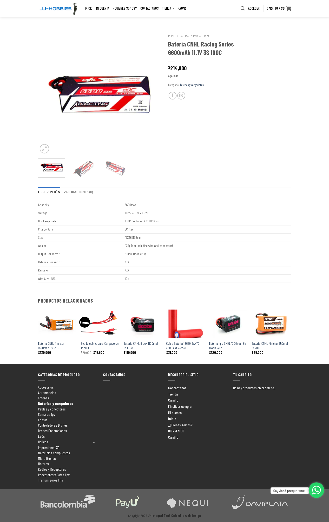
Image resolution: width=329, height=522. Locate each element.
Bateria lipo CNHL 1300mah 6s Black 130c (227, 345)
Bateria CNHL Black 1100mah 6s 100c (141, 345)
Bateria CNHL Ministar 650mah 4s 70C (270, 345)
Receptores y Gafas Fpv (54, 474)
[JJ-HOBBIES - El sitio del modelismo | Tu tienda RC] (58, 8)
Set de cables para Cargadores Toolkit (99, 345)
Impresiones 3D (48, 447)
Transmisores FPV (50, 480)
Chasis (42, 419)
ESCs (41, 436)
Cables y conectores (52, 409)
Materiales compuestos (54, 452)
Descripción (49, 192)
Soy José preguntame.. (290, 490)
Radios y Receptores (52, 469)
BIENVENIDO (176, 431)
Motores (43, 463)
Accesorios (46, 387)
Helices (43, 441)
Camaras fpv (46, 414)
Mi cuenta (103, 8)
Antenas (43, 398)
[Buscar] (243, 8)
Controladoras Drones (53, 425)
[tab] (49, 192)
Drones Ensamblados (52, 430)
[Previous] (46, 93)
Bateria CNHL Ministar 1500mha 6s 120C (51, 345)
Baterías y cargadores (194, 36)
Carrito (173, 400)
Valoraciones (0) (78, 192)
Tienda (166, 8)
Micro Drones (47, 458)
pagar (182, 8)
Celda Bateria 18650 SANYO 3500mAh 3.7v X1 (182, 345)
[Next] (152, 93)
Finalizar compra (179, 406)
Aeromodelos (47, 392)
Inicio (89, 8)
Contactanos (149, 8)
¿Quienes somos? (125, 8)
